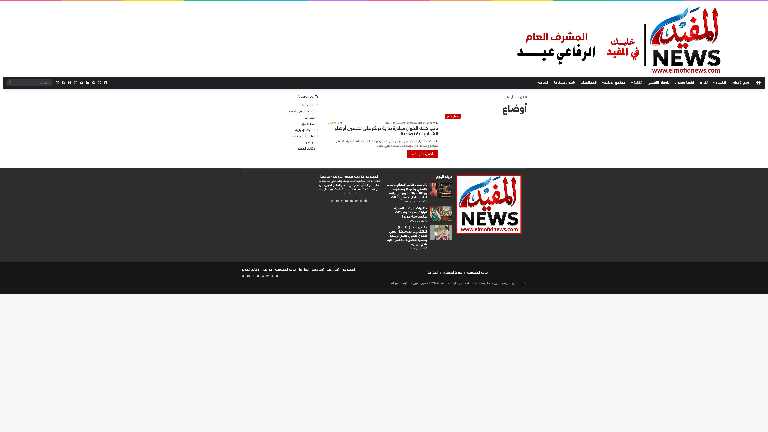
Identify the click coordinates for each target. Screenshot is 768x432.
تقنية (637, 82)
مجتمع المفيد (614, 82)
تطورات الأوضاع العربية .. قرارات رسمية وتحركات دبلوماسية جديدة (409, 212)
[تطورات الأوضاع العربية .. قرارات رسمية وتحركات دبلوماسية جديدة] (441, 213)
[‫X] (361, 201)
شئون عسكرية (564, 82)
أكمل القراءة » (422, 154)
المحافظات (588, 82)
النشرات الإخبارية (305, 130)
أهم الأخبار (741, 82)
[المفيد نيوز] (640, 41)
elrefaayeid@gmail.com (421, 122)
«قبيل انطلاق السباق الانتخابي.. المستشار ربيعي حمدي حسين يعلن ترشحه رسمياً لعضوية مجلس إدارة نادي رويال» (407, 236)
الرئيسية (520, 97)
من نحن (310, 142)
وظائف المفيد (306, 148)
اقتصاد (721, 82)
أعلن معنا (308, 105)
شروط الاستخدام (452, 272)
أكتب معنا (318, 269)
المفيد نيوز (308, 123)
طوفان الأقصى (659, 82)
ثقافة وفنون (684, 82)
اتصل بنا (310, 117)
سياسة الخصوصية (303, 136)
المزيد (543, 82)
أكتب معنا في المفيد (301, 111)
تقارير (704, 82)
